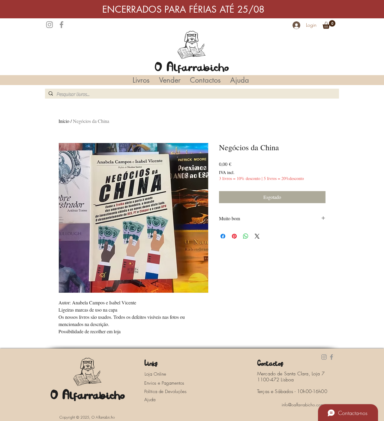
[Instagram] (49, 24)
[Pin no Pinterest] (234, 236)
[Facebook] (61, 24)
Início (63, 121)
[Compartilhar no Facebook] (222, 236)
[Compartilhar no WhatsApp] (245, 236)
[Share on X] (257, 236)
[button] (328, 24)
